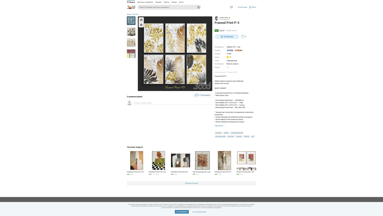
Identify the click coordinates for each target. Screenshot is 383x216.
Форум (174, 2)
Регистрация (242, 7)
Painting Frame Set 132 (135, 172)
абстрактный (220, 136)
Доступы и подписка (145, 2)
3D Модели (131, 2)
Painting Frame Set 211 (223, 172)
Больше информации (199, 212)
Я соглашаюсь (181, 212)
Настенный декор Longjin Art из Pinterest (202, 172)
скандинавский (237, 133)
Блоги (181, 2)
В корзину (228, 36)
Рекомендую (204, 95)
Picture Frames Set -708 (245, 172)
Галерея (158, 2)
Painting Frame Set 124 (157, 172)
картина (218, 133)
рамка (226, 133)
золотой (231, 136)
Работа (166, 2)
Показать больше (191, 183)
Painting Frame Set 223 (179, 172)
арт (253, 136)
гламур (239, 136)
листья (246, 136)
